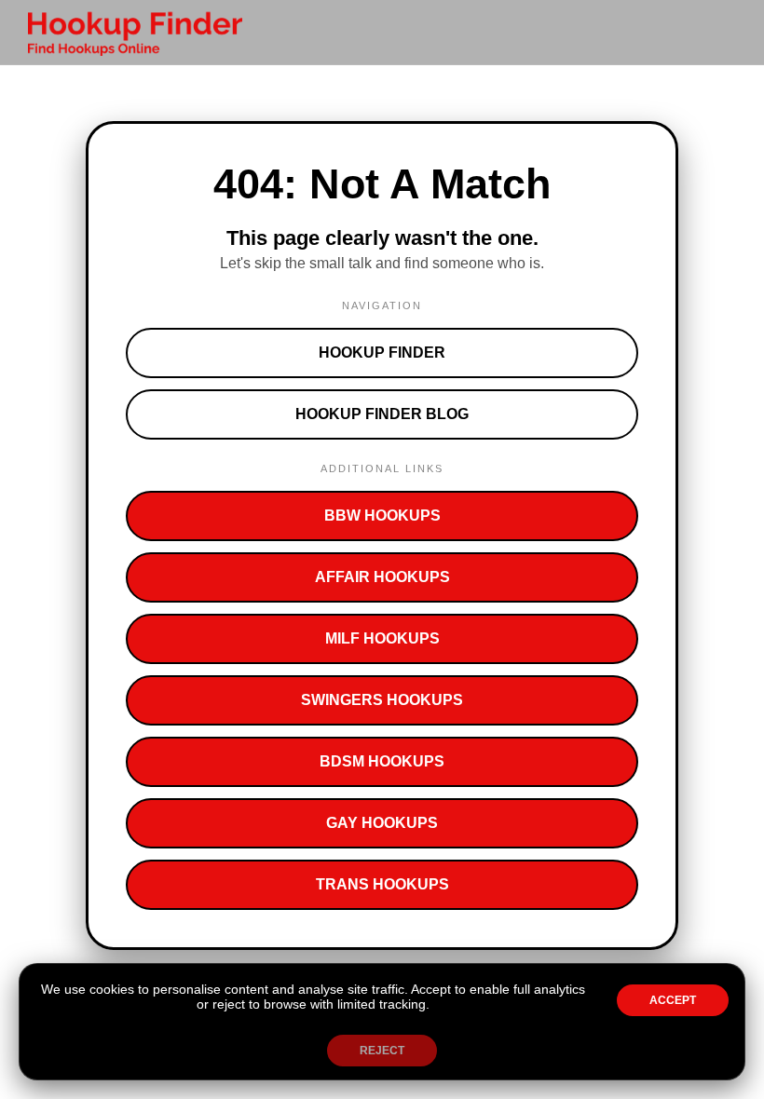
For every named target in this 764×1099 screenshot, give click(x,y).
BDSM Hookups (382, 761)
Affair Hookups (382, 577)
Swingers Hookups (382, 700)
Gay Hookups (382, 823)
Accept (672, 1000)
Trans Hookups (382, 884)
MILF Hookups (382, 638)
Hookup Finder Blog (382, 414)
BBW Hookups (382, 515)
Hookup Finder (382, 352)
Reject (382, 1050)
